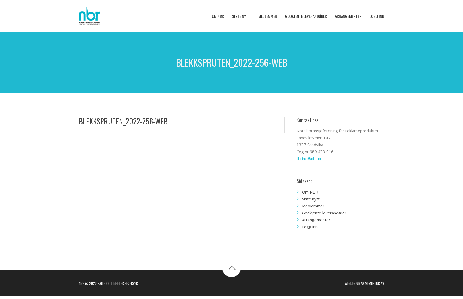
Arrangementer (316, 219)
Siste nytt (311, 199)
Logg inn (310, 226)
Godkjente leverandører (324, 212)
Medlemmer (313, 206)
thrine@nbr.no (310, 158)
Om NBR (310, 192)
